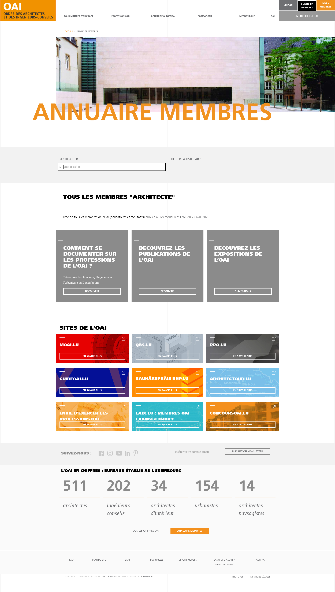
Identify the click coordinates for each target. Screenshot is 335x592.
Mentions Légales (260, 577)
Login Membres (326, 5)
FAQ (71, 560)
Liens (127, 560)
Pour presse (156, 560)
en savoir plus (92, 356)
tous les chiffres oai (145, 531)
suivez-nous (243, 291)
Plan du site (99, 560)
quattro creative (111, 577)
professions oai (120, 16)
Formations (205, 16)
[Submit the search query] (60, 167)
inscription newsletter (247, 451)
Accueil (69, 32)
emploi (288, 5)
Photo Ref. (237, 577)
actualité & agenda (163, 16)
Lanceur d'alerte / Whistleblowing (224, 562)
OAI (273, 16)
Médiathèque (247, 16)
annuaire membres (307, 6)
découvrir (92, 291)
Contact (261, 560)
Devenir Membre (188, 560)
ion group (146, 577)
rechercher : (69, 159)
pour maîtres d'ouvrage (78, 16)
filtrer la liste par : (186, 159)
